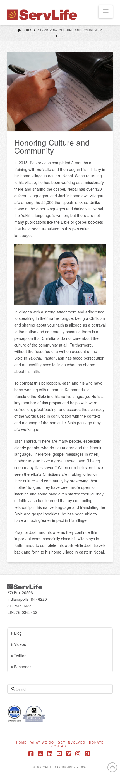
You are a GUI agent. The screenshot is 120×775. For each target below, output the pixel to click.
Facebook (23, 666)
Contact (59, 746)
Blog (18, 633)
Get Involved (71, 742)
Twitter (20, 655)
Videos (20, 644)
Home (21, 742)
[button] (106, 11)
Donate (96, 742)
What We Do (42, 742)
